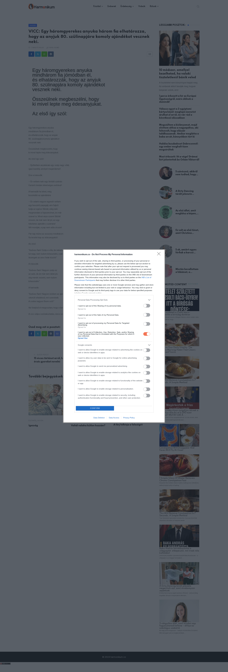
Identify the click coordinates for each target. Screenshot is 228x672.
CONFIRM (95, 408)
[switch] (146, 306)
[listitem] (114, 300)
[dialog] (114, 336)
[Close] (159, 254)
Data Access (114, 418)
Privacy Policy (129, 418)
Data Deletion (99, 418)
